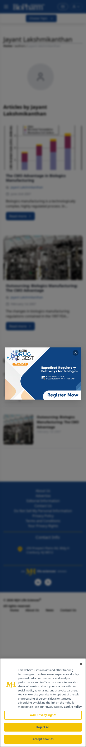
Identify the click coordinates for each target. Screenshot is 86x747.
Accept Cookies (43, 739)
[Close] (81, 663)
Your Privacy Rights (43, 715)
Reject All (42, 727)
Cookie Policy (73, 707)
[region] (43, 702)
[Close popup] (75, 353)
